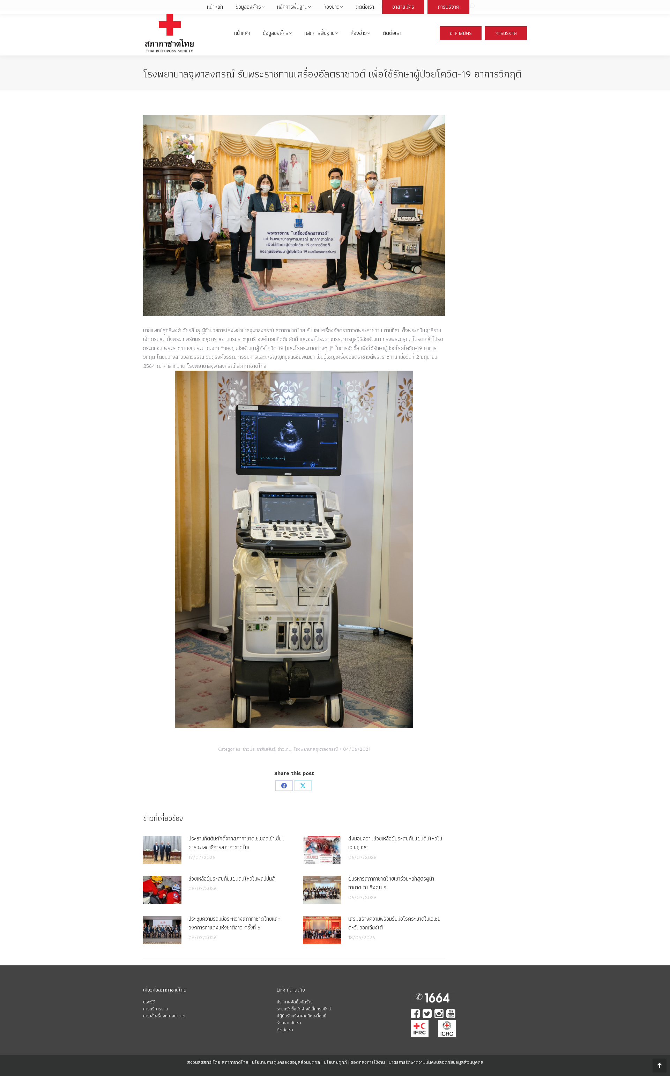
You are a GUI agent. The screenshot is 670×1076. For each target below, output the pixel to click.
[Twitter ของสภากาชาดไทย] (428, 1014)
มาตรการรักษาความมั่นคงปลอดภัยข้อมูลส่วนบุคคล (436, 1062)
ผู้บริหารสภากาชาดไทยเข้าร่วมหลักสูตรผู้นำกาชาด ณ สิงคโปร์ (391, 883)
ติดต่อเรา (285, 1029)
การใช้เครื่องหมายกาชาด (164, 1015)
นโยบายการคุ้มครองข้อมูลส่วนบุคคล (286, 1062)
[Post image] (162, 850)
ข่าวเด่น (284, 749)
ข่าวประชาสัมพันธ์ (259, 749)
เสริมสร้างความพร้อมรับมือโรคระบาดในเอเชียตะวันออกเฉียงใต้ (394, 923)
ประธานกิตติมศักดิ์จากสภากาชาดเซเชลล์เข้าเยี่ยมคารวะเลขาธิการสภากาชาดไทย (236, 843)
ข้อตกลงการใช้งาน (368, 1062)
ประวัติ (149, 1001)
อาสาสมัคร (461, 33)
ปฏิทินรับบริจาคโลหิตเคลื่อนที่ (301, 1015)
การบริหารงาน (155, 1008)
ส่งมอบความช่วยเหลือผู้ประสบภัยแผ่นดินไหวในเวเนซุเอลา (395, 843)
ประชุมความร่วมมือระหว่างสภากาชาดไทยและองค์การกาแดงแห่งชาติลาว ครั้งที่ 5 (234, 923)
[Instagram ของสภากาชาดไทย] (439, 1014)
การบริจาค (506, 33)
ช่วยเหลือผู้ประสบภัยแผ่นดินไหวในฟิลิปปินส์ (231, 878)
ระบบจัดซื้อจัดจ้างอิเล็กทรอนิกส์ (304, 1008)
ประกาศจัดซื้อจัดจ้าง (295, 1001)
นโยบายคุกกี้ (335, 1062)
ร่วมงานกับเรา (289, 1022)
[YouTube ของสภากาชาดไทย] (451, 1014)
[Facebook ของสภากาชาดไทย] (416, 1014)
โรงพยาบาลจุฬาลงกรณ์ (316, 749)
